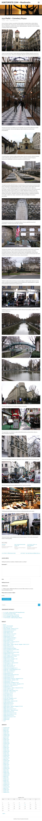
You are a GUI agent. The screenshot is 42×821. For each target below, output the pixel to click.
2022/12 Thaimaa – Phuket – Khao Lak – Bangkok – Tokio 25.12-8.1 (16, 644)
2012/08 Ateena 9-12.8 (7, 686)
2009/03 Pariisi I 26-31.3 (8, 704)
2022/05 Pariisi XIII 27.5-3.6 (8, 646)
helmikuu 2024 (6, 742)
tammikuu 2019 (6, 768)
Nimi (3, 579)
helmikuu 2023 (6, 750)
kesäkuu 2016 (6, 790)
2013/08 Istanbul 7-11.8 (8, 681)
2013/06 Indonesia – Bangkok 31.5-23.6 (11, 682)
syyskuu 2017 (6, 777)
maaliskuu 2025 (6, 734)
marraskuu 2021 (6, 757)
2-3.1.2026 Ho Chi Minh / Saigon (9, 613)
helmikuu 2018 (6, 775)
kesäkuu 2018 (6, 771)
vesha (7, 20)
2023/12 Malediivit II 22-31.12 (9, 639)
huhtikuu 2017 (6, 781)
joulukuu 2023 (6, 744)
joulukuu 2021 (6, 756)
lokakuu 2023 (5, 746)
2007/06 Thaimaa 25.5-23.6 (8, 711)
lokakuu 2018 (5, 769)
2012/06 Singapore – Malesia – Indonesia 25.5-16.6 (13, 687)
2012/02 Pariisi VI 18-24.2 (14, 20)
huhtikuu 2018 (6, 772)
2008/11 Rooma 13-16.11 (8, 707)
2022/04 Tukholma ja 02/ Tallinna (9, 648)
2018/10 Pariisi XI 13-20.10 (8, 657)
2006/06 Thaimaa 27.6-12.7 (8, 715)
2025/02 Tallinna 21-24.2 (8, 632)
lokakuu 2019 (5, 763)
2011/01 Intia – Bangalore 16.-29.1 (10, 698)
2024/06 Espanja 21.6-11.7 (8, 636)
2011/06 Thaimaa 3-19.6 (8, 697)
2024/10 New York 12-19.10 (8, 635)
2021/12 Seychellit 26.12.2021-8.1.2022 (11, 649)
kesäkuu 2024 (6, 740)
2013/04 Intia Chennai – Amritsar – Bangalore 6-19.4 (13, 683)
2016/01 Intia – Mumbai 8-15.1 (9, 670)
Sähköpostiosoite (5, 582)
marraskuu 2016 (6, 786)
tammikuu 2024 (6, 743)
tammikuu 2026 (6, 727)
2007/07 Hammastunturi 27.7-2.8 (9, 712)
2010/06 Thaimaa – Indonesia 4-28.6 (10, 700)
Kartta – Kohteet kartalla (8, 625)
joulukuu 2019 (6, 761)
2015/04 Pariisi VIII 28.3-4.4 (8, 675)
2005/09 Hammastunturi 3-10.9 (9, 716)
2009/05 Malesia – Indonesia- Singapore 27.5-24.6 (13, 706)
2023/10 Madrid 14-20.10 (8, 640)
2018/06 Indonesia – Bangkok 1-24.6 (10, 658)
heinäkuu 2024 (6, 739)
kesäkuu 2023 (6, 748)
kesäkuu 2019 (6, 765)
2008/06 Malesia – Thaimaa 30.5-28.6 (10, 710)
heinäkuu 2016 (6, 789)
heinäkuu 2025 (6, 731)
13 (25, 804)
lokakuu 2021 (5, 759)
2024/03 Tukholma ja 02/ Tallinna (9, 637)
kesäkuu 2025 (6, 732)
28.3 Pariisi (4, 544)
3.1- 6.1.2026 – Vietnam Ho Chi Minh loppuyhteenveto (13, 612)
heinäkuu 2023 (6, 747)
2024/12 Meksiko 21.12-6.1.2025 (9, 633)
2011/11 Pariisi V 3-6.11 (8, 694)
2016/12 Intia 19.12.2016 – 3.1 (9, 665)
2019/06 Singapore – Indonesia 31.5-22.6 (11, 654)
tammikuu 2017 (6, 784)
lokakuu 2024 (5, 738)
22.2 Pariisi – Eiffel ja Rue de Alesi (9, 553)
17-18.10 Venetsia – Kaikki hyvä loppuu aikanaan (12, 617)
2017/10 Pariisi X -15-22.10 (8, 661)
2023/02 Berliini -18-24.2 (8, 643)
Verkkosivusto (5, 585)
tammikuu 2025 (6, 735)
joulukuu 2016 (6, 785)
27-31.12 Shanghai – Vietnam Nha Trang (11, 616)
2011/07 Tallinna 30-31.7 (8, 695)
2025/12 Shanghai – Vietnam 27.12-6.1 (10, 628)
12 (19, 804)
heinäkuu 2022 (6, 754)
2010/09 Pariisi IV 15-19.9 (8, 699)
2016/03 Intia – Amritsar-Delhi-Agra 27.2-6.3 (12, 669)
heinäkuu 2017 (6, 779)
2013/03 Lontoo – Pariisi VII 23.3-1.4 (10, 685)
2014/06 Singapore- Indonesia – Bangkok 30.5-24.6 (13, 678)
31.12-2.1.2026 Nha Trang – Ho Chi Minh (11, 615)
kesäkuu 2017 (6, 780)
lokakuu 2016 (5, 788)
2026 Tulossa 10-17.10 (7, 627)
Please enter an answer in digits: (8, 592)
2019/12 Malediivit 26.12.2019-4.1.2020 (11, 652)
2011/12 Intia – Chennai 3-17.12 (9, 691)
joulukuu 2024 (6, 736)
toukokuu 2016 (6, 792)
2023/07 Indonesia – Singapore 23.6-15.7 (11, 641)
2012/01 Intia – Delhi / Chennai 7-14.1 (10, 690)
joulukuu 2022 (6, 752)
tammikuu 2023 (6, 751)
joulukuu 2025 (6, 728)
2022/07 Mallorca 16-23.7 (8, 645)
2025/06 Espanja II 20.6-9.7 (8, 631)
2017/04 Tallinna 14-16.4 (8, 664)
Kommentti (4, 564)
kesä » (4, 813)
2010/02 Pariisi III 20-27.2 (8, 702)
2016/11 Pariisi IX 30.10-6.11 (8, 666)
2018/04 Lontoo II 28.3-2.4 (8, 660)
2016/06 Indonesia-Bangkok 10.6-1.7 (10, 668)
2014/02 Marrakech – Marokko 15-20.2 (10, 679)
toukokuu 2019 (6, 767)
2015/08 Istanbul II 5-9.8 (8, 673)
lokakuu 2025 (5, 730)
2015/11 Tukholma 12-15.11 (8, 672)
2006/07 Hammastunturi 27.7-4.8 (9, 714)
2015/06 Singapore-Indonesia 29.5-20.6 (11, 674)
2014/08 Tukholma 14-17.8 (8, 677)
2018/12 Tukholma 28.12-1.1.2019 (10, 656)
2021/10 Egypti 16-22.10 (8, 650)
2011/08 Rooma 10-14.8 (8, 693)
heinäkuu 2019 (6, 764)
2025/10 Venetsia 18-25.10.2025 (9, 629)
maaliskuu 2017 (6, 782)
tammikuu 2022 (6, 755)
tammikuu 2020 (6, 760)
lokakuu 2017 (5, 776)
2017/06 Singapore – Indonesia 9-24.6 (10, 662)
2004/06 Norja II (6, 718)
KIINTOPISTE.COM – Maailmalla (16, 2)
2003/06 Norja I (6, 719)
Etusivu (4, 624)
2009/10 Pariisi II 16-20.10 (8, 703)
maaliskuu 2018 (6, 773)
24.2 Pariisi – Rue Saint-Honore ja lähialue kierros (30, 553)
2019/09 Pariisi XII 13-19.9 (8, 653)
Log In (4, 720)
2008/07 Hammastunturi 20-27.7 (9, 708)
